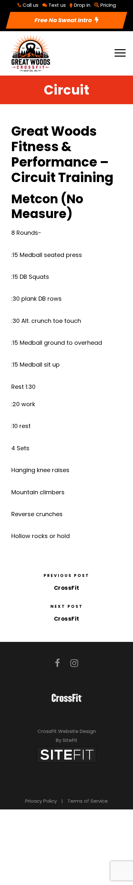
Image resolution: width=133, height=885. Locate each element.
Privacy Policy (41, 801)
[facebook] (57, 663)
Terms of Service (87, 801)
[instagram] (74, 663)
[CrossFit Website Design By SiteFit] (66, 754)
